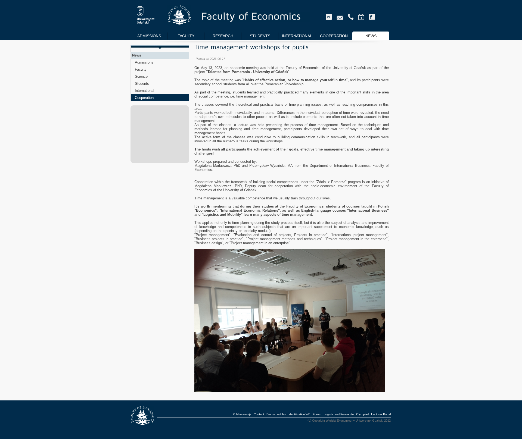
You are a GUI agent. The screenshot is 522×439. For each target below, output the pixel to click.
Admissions (144, 62)
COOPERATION (334, 36)
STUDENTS (260, 36)
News (136, 55)
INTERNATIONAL (297, 36)
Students (142, 83)
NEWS (371, 36)
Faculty (141, 69)
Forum (317, 414)
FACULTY (186, 36)
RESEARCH (223, 36)
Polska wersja (242, 414)
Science (141, 76)
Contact (259, 414)
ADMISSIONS (149, 36)
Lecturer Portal (381, 414)
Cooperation (144, 98)
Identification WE (299, 414)
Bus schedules (276, 414)
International (144, 91)
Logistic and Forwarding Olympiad (346, 414)
